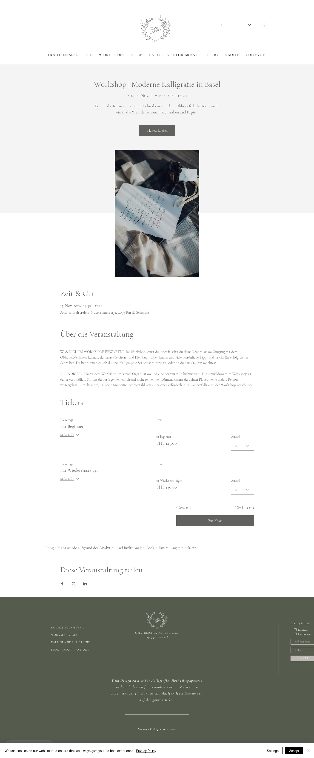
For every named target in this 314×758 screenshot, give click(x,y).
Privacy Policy (146, 750)
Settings (273, 750)
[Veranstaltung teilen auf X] (73, 583)
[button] (264, 25)
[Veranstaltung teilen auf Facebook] (62, 583)
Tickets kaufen (157, 130)
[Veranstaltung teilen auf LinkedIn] (85, 583)
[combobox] (242, 446)
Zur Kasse (215, 520)
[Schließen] (308, 750)
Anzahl (235, 437)
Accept (294, 750)
